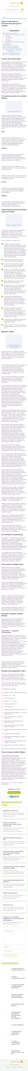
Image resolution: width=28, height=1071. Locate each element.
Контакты (20, 1067)
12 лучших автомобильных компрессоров (15, 1042)
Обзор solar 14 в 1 (8, 905)
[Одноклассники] (14, 796)
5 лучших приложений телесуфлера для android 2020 (17, 986)
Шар (9, 36)
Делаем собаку (8, 44)
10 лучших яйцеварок (17, 1024)
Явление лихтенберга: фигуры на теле (14, 225)
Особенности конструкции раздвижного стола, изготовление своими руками (13, 918)
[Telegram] (16, 796)
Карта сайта (13, 1067)
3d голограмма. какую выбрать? (17, 1004)
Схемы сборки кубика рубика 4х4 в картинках (13, 880)
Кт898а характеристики (10, 893)
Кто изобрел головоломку (11, 46)
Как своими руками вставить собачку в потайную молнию (14, 867)
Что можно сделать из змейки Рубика (14, 34)
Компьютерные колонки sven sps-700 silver (17, 1052)
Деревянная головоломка (14, 111)
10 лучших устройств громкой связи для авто (18, 969)
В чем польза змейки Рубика (12, 54)
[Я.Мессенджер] (10, 796)
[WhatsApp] (18, 796)
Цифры (10, 40)
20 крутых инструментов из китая (18, 977)
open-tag (16, 3)
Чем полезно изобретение (11, 47)
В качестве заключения (10, 33)
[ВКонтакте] (12, 796)
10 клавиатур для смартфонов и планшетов (16, 1033)
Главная (8, 1067)
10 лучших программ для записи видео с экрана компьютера (17, 996)
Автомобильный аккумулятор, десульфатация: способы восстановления (16, 1015)
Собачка (10, 37)
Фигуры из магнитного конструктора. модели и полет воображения (14, 346)
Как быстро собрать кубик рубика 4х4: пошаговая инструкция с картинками (13, 853)
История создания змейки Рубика (13, 49)
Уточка (9, 39)
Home (4, 17)
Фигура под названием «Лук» (12, 53)
